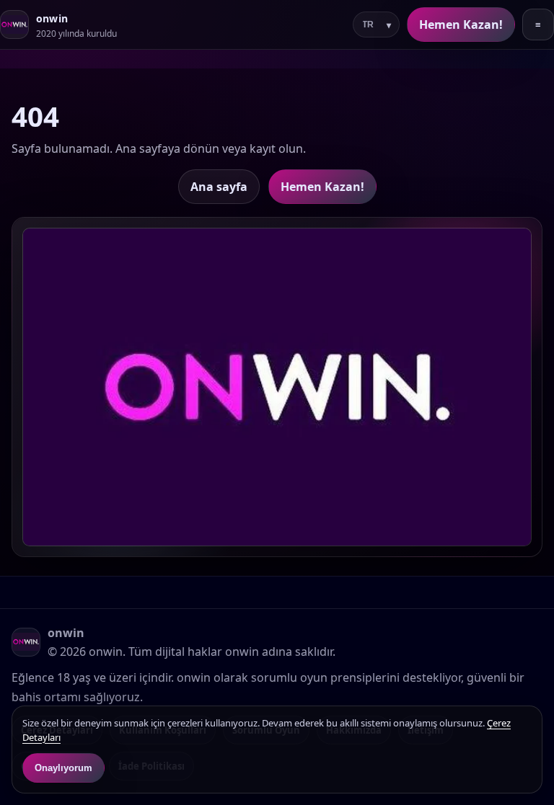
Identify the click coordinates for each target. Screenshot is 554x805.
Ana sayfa (218, 187)
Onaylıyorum (63, 767)
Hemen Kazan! (461, 24)
